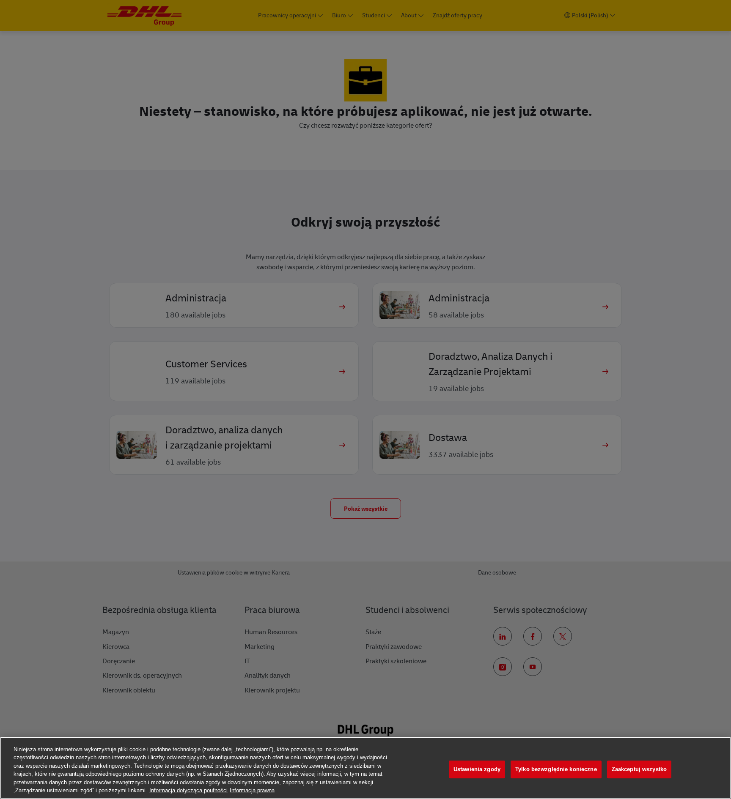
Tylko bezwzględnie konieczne (556, 769)
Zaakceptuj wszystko (639, 769)
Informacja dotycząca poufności (188, 790)
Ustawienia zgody (476, 769)
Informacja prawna (252, 790)
